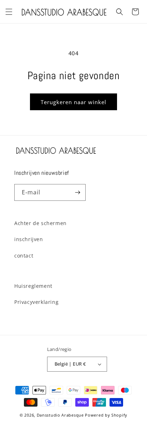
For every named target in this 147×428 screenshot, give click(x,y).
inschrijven (28, 239)
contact (23, 255)
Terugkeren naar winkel (73, 102)
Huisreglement (33, 285)
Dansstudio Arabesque (60, 415)
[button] (9, 12)
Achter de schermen (40, 223)
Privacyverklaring (36, 302)
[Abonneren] (77, 192)
